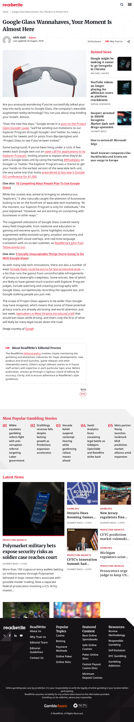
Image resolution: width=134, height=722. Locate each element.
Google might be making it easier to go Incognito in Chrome (102, 64)
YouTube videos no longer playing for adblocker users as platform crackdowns (102, 91)
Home (6, 11)
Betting (60, 641)
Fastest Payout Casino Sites (91, 666)
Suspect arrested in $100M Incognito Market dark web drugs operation (103, 120)
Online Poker (64, 656)
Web (83, 394)
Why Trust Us (38, 637)
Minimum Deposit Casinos (92, 675)
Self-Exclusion (117, 650)
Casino (60, 635)
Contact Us (36, 657)
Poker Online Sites (90, 656)
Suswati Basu (10, 563)
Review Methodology (117, 633)
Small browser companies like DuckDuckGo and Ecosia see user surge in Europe (111, 156)
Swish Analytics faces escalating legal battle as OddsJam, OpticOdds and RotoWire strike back (96, 440)
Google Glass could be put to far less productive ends (45, 269)
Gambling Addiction (115, 663)
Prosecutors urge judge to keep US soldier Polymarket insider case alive (115, 577)
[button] (122, 4)
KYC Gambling (117, 656)
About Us (35, 631)
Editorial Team (39, 642)
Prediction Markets (15, 540)
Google (29, 329)
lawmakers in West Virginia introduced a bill (45, 313)
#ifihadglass (72, 160)
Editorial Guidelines (36, 650)
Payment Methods (61, 648)
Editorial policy (32, 353)
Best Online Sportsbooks (90, 637)
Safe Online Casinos (89, 647)
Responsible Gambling (116, 642)
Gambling (73, 508)
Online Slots (63, 662)
